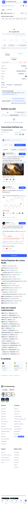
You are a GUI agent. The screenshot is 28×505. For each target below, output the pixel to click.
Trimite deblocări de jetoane (19, 100)
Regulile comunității (18, 423)
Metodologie (17, 431)
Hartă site (3, 444)
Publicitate (3, 411)
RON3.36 (9, 341)
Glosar (2, 462)
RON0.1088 (12, 317)
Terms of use (17, 411)
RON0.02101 (11, 353)
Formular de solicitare (6, 455)
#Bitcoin (4, 195)
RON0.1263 (10, 347)
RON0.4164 (8, 328)
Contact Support (5, 457)
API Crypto (3, 423)
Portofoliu (3, 436)
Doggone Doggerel (18, 84)
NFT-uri (3, 433)
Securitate (16, 433)
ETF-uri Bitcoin (4, 421)
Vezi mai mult (23, 129)
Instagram (16, 460)
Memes (3, 84)
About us (16, 408)
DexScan (3, 426)
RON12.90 (12, 332)
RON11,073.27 (11, 323)
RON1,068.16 (11, 351)
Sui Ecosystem (9, 84)
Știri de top (3, 418)
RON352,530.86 (11, 315)
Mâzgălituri (3, 441)
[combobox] (14, 48)
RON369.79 (11, 326)
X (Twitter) (16, 452)
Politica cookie (17, 421)
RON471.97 (10, 321)
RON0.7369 (10, 336)
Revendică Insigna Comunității (19, 103)
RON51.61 (10, 334)
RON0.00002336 (12, 345)
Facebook (16, 462)
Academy (3, 408)
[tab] (17, 45)
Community (16, 455)
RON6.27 (9, 319)
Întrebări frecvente (5, 460)
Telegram (16, 457)
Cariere (15, 436)
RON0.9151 (10, 338)
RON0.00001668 (11, 349)
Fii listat (3, 452)
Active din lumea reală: (6, 428)
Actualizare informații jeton (18, 98)
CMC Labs (3, 413)
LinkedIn (16, 467)
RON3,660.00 (10, 330)
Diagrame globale (5, 431)
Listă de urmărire (5, 438)
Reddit (15, 465)
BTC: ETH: (10, 5)
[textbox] (15, 141)
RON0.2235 (10, 313)
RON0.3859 (11, 343)
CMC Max (3, 416)
